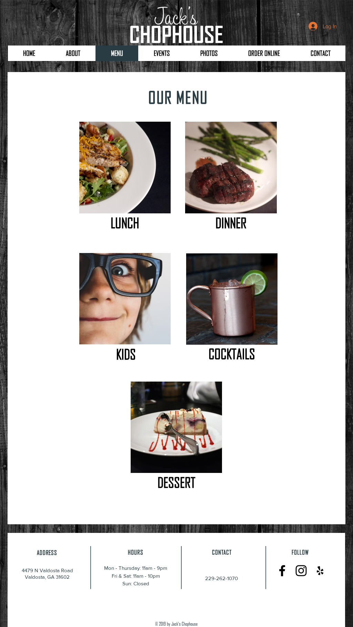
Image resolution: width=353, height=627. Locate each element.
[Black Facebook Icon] (282, 570)
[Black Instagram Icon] (301, 570)
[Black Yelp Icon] (320, 570)
